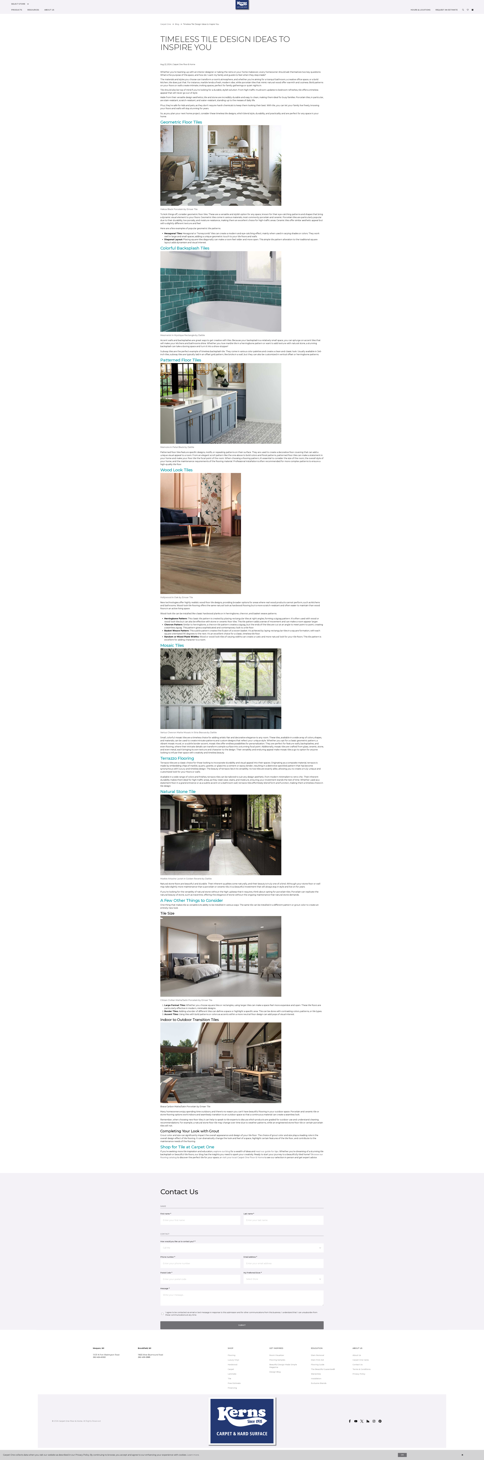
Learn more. (193, 1455)
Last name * (249, 1214)
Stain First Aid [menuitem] (317, 1360)
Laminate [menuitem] (232, 1374)
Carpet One (165, 24)
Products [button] (16, 10)
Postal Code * (166, 1273)
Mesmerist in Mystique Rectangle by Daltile (182, 335)
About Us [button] (49, 10)
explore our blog (221, 1151)
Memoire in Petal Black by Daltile (177, 447)
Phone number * (167, 1257)
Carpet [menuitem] (231, 1369)
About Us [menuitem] (357, 1355)
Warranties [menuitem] (316, 1374)
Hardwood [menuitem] (232, 1364)
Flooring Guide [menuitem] (317, 1364)
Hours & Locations (420, 10)
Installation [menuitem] (316, 1378)
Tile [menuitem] (229, 1378)
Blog (177, 24)
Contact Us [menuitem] (358, 1364)
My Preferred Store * (253, 1273)
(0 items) (472, 10)
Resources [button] (33, 10)
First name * (165, 1214)
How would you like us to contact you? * (177, 1241)
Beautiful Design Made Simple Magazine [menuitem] (283, 1365)
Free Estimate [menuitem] (234, 1383)
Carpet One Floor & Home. (71, 1421)
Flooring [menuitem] (231, 1355)
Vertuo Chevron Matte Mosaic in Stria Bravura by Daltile (188, 732)
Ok (402, 1455)
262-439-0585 (144, 1357)
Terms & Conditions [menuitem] (362, 1369)
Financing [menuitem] (232, 1388)
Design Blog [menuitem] (275, 1372)
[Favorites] (467, 10)
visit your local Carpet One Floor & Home (243, 1157)
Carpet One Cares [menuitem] (361, 1360)
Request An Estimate (446, 10)
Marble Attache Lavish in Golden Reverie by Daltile (186, 879)
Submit (242, 1325)
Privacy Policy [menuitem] (359, 1374)
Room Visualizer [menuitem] (276, 1355)
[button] (463, 10)
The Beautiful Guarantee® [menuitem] (323, 1369)
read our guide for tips (267, 1151)
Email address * (250, 1257)
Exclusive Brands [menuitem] (318, 1383)
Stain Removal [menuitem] (317, 1355)
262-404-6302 (99, 1357)
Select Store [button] (18, 4)
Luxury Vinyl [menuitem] (233, 1360)
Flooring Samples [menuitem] (277, 1360)
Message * (164, 1288)
